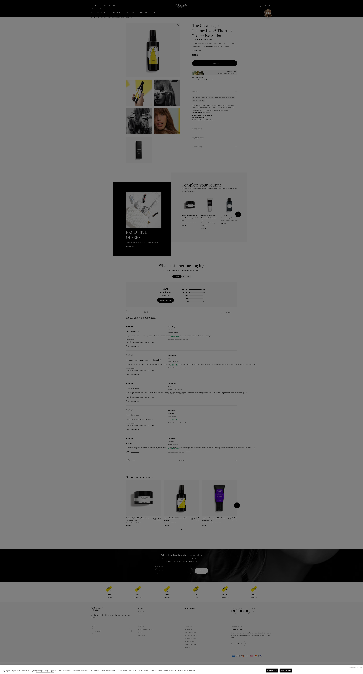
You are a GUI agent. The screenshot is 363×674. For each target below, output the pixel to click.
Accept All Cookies (286, 670)
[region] (181, 669)
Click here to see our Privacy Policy (45, 672)
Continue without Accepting (355, 667)
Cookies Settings (272, 670)
